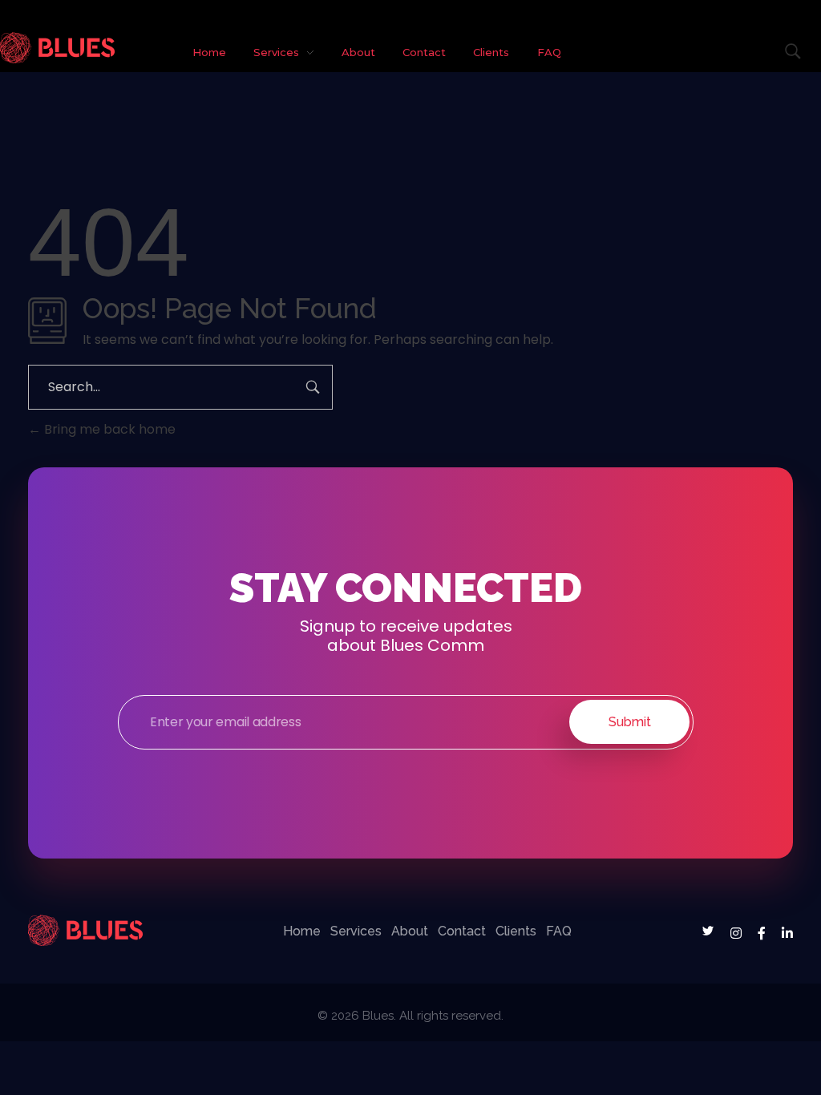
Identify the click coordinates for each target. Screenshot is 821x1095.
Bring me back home (108, 429)
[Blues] (57, 47)
